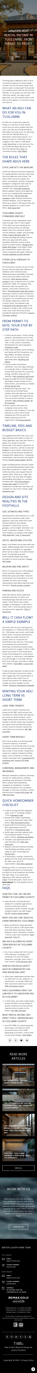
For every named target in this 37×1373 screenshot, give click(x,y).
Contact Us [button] (18, 1227)
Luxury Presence (18, 1350)
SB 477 (29, 460)
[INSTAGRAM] (12, 1337)
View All (18, 1168)
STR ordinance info (23, 962)
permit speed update (20, 913)
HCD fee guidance (22, 482)
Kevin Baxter (7, 882)
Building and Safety (25, 837)
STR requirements (23, 420)
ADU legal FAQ (14, 208)
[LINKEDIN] (16, 1337)
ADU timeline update (21, 401)
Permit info (9, 854)
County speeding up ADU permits (16, 254)
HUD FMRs (22, 151)
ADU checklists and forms (23, 376)
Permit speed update (17, 460)
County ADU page (9, 484)
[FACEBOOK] (7, 1337)
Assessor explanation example (21, 685)
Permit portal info (12, 386)
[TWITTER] (21, 1337)
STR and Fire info (22, 830)
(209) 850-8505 (11, 1284)
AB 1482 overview (18, 1011)
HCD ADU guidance (21, 188)
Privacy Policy (27, 1360)
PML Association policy (20, 823)
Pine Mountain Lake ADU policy (20, 291)
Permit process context (20, 585)
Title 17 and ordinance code (14, 235)
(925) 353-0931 (11, 1267)
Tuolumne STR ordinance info (15, 306)
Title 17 (16, 937)
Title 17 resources (22, 535)
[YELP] (25, 1337)
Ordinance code (11, 347)
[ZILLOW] (30, 1337)
